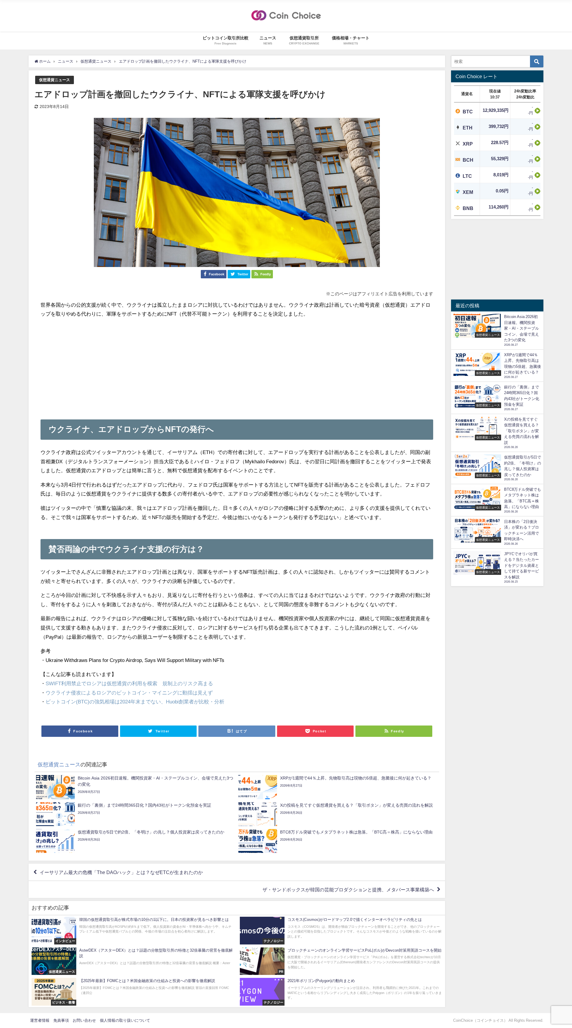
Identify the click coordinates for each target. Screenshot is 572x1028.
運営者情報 (39, 1020)
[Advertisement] (237, 365)
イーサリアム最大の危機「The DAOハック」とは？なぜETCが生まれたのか (121, 872)
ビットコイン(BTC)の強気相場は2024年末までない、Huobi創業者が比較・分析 (135, 701)
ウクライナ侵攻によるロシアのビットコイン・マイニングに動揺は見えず (129, 692)
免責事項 (61, 1020)
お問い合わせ (84, 1020)
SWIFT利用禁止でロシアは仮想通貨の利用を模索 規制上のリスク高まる (129, 683)
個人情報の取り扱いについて (125, 1020)
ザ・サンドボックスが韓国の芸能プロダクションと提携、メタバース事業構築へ (348, 889)
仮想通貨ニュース (54, 80)
